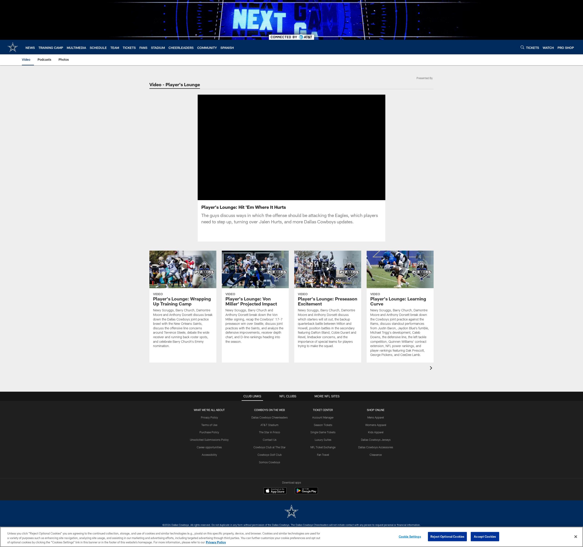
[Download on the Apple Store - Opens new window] (275, 491)
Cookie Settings (410, 536)
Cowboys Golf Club (270, 454)
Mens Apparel (375, 417)
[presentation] (432, 368)
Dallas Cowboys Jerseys (376, 439)
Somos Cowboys (269, 462)
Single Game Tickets (322, 432)
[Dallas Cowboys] (291, 512)
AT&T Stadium (270, 424)
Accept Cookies (485, 536)
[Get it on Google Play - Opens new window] (306, 493)
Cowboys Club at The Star (269, 447)
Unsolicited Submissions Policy (209, 439)
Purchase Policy (209, 432)
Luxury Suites (323, 439)
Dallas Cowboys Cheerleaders (269, 417)
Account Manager (323, 417)
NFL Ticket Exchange (322, 447)
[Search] (522, 47)
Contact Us (269, 439)
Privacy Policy (209, 417)
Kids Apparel (376, 432)
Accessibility (209, 454)
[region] (291, 537)
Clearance (376, 454)
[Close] (576, 537)
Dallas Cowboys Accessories (375, 447)
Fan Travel (323, 454)
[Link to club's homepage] (12, 47)
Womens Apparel (375, 424)
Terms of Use (209, 424)
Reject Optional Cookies (447, 536)
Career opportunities (209, 447)
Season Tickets (323, 424)
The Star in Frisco (269, 432)
